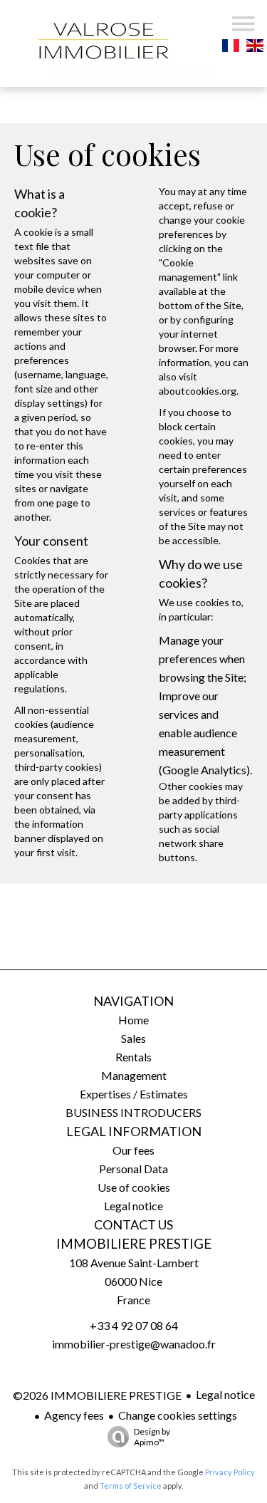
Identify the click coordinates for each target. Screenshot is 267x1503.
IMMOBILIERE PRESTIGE (133, 1244)
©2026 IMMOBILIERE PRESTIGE (97, 1395)
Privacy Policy (230, 1472)
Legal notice (225, 1394)
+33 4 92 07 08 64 (134, 1325)
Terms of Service (131, 1485)
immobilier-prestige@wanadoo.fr (134, 1344)
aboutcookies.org (197, 391)
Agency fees (74, 1415)
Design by (152, 1436)
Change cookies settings (177, 1415)
